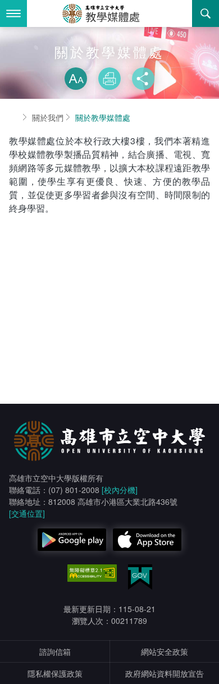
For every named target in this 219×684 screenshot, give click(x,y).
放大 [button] (76, 78)
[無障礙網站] (92, 573)
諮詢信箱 (55, 651)
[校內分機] (120, 489)
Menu (13, 13)
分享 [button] (143, 78)
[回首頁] (109, 13)
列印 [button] (109, 78)
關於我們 (47, 117)
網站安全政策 (164, 651)
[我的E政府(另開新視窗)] (140, 577)
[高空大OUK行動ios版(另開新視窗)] (147, 539)
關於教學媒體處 (102, 117)
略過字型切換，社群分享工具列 (109, 56)
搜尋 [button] (205, 13)
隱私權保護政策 (55, 673)
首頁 (13, 117)
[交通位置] (27, 513)
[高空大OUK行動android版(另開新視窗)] (72, 539)
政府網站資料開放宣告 (164, 673)
